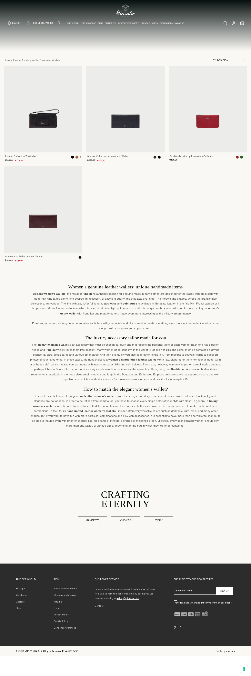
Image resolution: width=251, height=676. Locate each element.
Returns (58, 602)
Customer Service (107, 579)
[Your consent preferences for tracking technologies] (244, 669)
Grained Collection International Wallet (107, 156)
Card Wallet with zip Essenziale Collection (191, 156)
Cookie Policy (61, 621)
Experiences (166, 23)
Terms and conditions (65, 589)
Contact (99, 606)
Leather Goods (88, 23)
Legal (56, 608)
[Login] (233, 23)
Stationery (110, 23)
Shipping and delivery (65, 595)
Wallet (35, 60)
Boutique (20, 589)
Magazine (179, 23)
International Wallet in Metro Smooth (24, 257)
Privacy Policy (61, 615)
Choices (125, 520)
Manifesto (92, 520)
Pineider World (26, 579)
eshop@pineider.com (128, 598)
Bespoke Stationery (128, 23)
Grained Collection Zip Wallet (20, 156)
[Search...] (225, 23)
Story (159, 520)
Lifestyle (145, 23)
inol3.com (230, 652)
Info (56, 579)
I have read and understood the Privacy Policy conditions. (203, 603)
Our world (73, 23)
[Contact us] (59, 22)
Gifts (155, 23)
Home (7, 60)
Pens (100, 23)
